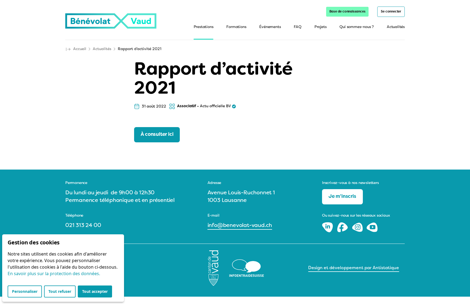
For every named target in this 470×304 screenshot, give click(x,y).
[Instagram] (358, 227)
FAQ (297, 27)
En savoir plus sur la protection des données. (54, 274)
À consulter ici (157, 134)
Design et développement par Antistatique (353, 268)
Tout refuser (59, 291)
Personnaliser (25, 291)
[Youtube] (372, 227)
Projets (320, 27)
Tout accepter (95, 291)
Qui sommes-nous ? (356, 27)
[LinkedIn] (328, 227)
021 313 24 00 (83, 225)
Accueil (79, 49)
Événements (270, 27)
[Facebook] (343, 227)
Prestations (204, 27)
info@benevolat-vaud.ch (240, 225)
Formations (236, 27)
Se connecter (391, 11)
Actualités (396, 27)
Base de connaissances (347, 11)
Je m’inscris (342, 196)
